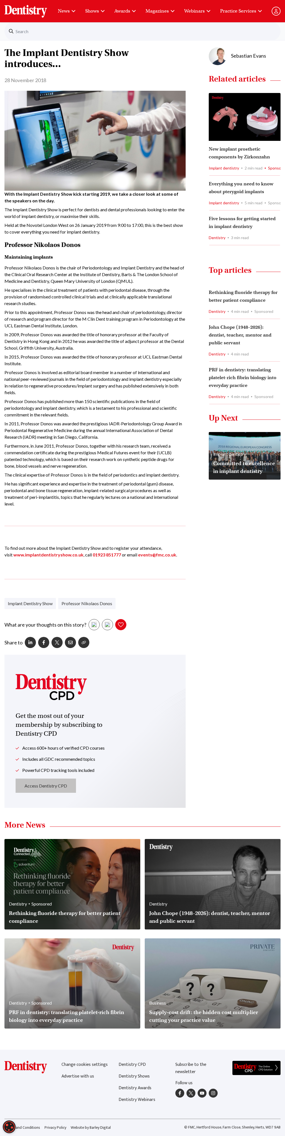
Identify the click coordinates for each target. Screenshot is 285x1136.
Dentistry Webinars (137, 1099)
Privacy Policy (55, 1127)
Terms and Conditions (22, 1127)
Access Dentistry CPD (45, 785)
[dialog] (9, 1126)
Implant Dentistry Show (30, 603)
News (64, 11)
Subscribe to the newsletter (190, 1068)
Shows (92, 11)
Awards (122, 11)
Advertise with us (78, 1076)
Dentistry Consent (32, 8)
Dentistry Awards (135, 1088)
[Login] (276, 11)
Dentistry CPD (132, 1064)
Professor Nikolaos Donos (87, 603)
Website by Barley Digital (91, 1127)
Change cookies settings (85, 1064)
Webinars (194, 11)
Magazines (157, 11)
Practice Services (238, 11)
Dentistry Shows (134, 1076)
